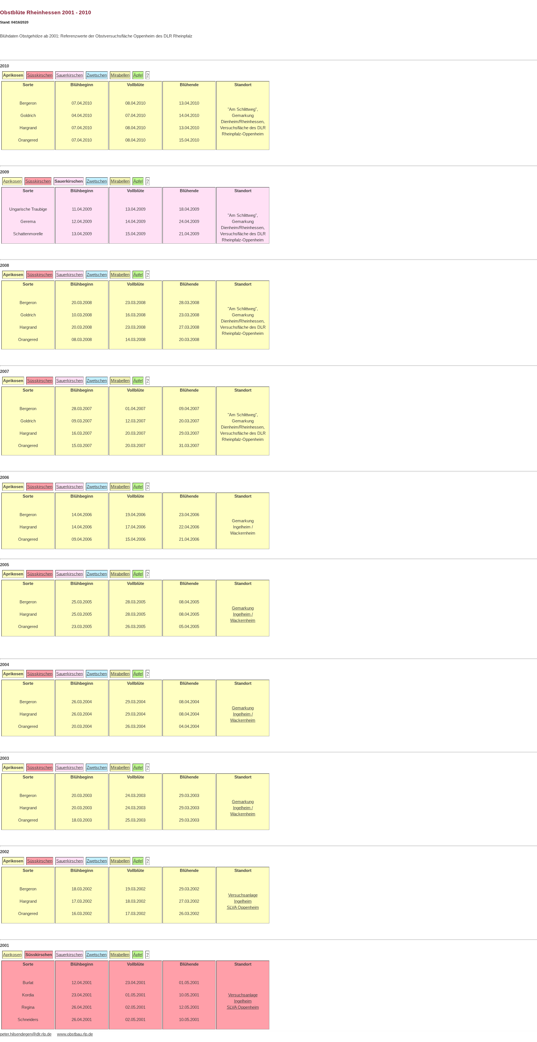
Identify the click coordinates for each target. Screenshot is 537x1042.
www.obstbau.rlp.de (75, 1034)
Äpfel (138, 75)
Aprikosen (12, 181)
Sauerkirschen (69, 75)
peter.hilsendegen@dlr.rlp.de (25, 1034)
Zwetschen (97, 75)
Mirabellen (120, 75)
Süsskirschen (39, 75)
